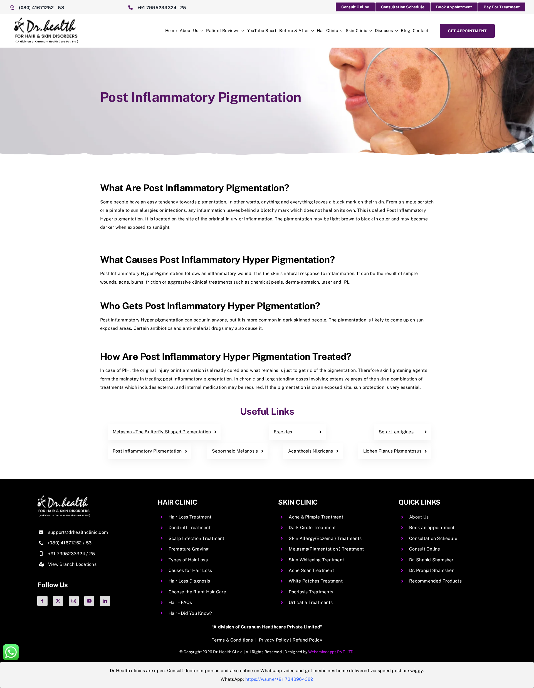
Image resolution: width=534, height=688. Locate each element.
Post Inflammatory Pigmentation (147, 451)
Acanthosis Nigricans (310, 451)
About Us (419, 517)
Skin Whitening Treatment (316, 559)
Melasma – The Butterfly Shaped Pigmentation (162, 431)
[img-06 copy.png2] (63, 497)
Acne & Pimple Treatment (316, 517)
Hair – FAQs (180, 602)
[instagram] (74, 601)
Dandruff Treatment (190, 527)
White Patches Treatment (316, 581)
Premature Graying (189, 549)
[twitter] (58, 601)
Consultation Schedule (433, 538)
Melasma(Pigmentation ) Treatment (326, 549)
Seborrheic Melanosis (235, 451)
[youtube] (89, 601)
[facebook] (42, 601)
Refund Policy (307, 640)
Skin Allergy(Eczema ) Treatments (325, 538)
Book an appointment (432, 527)
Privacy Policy (274, 640)
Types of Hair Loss (188, 559)
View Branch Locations (72, 564)
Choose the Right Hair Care (197, 591)
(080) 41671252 (37, 7)
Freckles (283, 431)
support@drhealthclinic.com (78, 532)
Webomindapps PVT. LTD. (331, 652)
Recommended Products (435, 581)
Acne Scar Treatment (311, 570)
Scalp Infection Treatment (196, 538)
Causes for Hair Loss (190, 570)
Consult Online (424, 549)
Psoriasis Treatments (311, 591)
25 (183, 7)
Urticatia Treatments (311, 602)
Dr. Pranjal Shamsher (431, 570)
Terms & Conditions (232, 640)
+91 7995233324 (157, 7)
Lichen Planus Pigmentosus (392, 451)
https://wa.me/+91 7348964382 (279, 679)
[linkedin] (105, 601)
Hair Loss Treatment (190, 517)
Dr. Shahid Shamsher (431, 559)
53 (61, 7)
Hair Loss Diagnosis (189, 581)
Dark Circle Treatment (312, 527)
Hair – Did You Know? (190, 613)
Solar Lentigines (396, 431)
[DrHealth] (46, 19)
